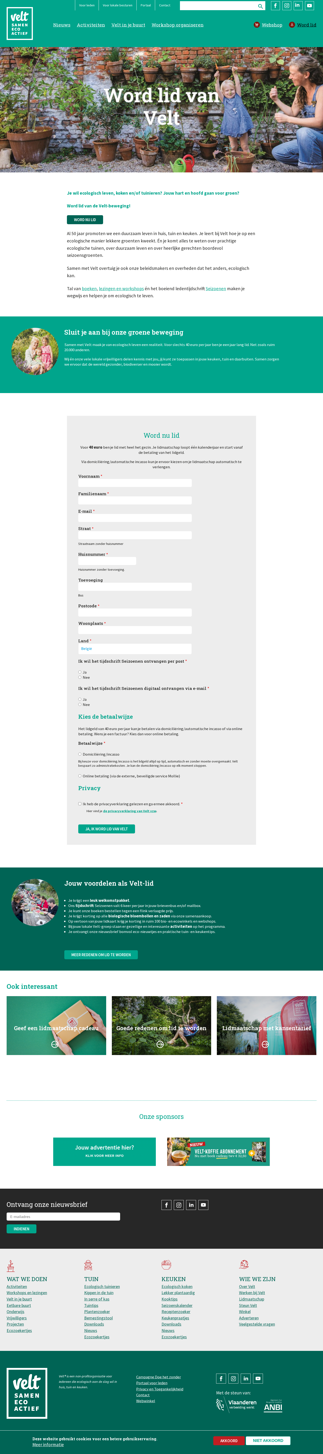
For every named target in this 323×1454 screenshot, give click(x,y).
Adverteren (249, 1318)
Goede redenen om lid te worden (161, 1028)
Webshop (272, 25)
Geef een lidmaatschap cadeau (56, 1028)
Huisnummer (91, 554)
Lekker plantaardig (178, 1292)
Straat (84, 528)
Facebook (275, 5)
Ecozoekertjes (19, 1330)
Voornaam (89, 476)
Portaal (146, 5)
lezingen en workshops (121, 288)
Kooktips (170, 1299)
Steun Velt (248, 1305)
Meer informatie (48, 1444)
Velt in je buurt (128, 25)
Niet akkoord (268, 1440)
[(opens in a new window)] (218, 1152)
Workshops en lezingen (27, 1292)
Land (83, 641)
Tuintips (91, 1305)
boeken (89, 288)
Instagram (286, 5)
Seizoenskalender (177, 1305)
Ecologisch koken (177, 1286)
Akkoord (229, 1440)
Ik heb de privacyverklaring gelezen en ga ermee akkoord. (131, 803)
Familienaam (92, 493)
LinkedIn (298, 5)
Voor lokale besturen (117, 5)
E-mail (85, 511)
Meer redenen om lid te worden (101, 954)
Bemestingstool (98, 1318)
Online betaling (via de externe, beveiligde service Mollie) (131, 776)
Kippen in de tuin (98, 1292)
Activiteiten (91, 25)
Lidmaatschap (251, 1299)
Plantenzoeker (97, 1311)
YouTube (309, 5)
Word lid (306, 25)
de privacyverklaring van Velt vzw (129, 811)
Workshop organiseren (178, 25)
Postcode (87, 606)
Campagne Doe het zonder (158, 1377)
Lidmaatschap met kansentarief (266, 1028)
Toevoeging (90, 580)
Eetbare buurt (19, 1305)
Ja (85, 672)
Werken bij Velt (252, 1292)
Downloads (94, 1324)
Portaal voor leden (151, 1382)
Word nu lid (85, 219)
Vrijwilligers (17, 1318)
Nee (86, 677)
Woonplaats (90, 623)
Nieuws (61, 25)
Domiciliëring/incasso (101, 754)
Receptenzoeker (176, 1311)
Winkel (245, 1311)
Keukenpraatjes (175, 1318)
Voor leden (87, 5)
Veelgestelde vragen (257, 1324)
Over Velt (247, 1286)
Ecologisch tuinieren (102, 1286)
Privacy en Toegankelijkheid (159, 1389)
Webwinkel (145, 1400)
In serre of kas (96, 1299)
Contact (164, 5)
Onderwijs (15, 1311)
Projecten (15, 1324)
